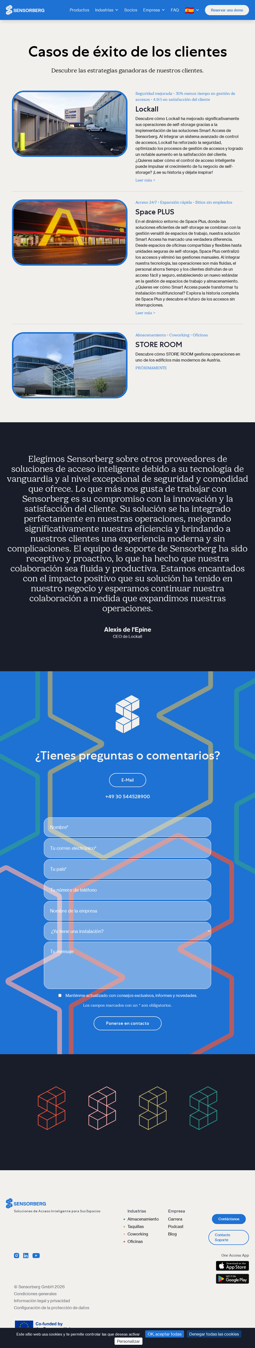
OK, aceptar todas (165, 1334)
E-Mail (128, 780)
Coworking (138, 1233)
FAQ (175, 9)
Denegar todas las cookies (214, 1334)
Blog (172, 1233)
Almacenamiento (143, 1219)
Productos (79, 9)
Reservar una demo (227, 10)
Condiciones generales (35, 1293)
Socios (130, 9)
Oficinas (135, 1241)
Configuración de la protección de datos (51, 1307)
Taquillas (136, 1226)
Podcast (176, 1226)
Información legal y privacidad (42, 1300)
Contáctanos (228, 1219)
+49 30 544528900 (127, 796)
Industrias (104, 9)
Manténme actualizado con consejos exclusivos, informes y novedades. (131, 995)
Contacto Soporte (222, 1237)
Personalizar (128, 1341)
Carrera (175, 1219)
